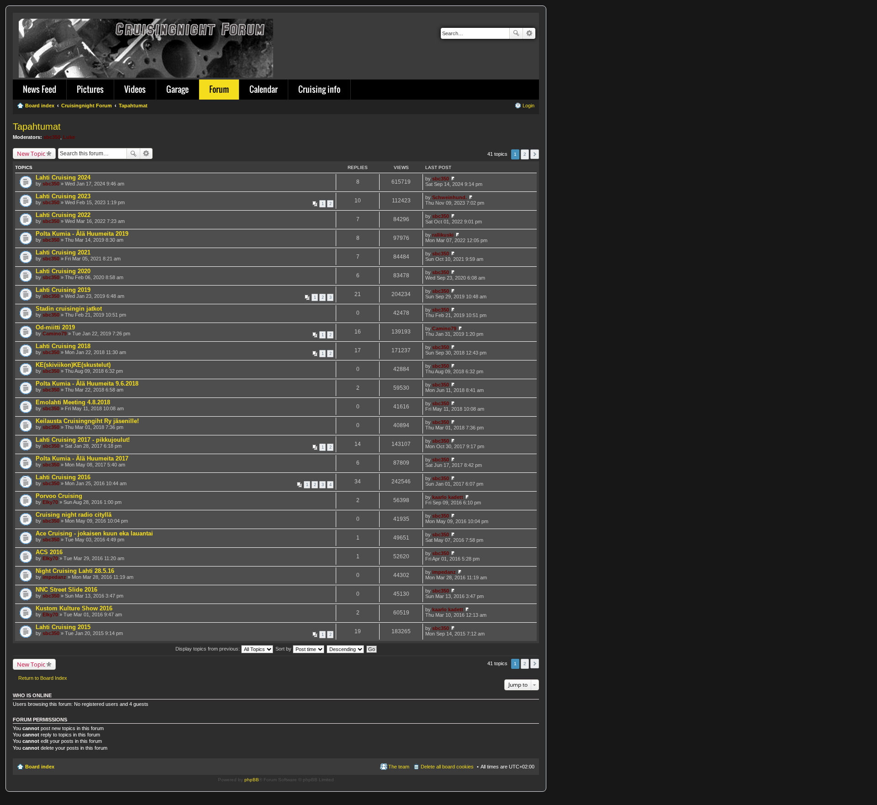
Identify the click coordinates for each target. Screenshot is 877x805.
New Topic (31, 153)
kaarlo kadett (447, 497)
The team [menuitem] (398, 766)
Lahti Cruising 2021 (63, 252)
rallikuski (443, 235)
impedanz (54, 577)
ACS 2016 (49, 552)
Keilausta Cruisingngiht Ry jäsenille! (87, 421)
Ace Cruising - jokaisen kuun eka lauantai (94, 533)
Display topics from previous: (208, 648)
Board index (39, 766)
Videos (135, 89)
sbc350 (51, 137)
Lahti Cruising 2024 (63, 177)
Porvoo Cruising (59, 496)
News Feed (39, 89)
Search (516, 33)
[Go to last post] (452, 178)
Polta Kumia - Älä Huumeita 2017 (82, 458)
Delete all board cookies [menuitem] (447, 766)
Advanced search (529, 33)
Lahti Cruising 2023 (63, 196)
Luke (69, 137)
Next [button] (534, 154)
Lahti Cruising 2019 (63, 289)
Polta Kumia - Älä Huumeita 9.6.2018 (87, 383)
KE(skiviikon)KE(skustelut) (73, 364)
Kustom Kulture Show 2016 (74, 608)
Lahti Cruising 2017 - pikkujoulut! (83, 439)
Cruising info (319, 89)
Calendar (263, 89)
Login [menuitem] (528, 105)
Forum (219, 89)
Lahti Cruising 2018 (63, 346)
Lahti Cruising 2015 (63, 627)
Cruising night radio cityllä (73, 514)
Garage (177, 89)
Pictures (90, 89)
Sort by (284, 648)
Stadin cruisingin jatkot (69, 308)
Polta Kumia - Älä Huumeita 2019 (82, 233)
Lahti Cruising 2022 (63, 215)
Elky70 (50, 502)
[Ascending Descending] (346, 648)
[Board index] (146, 46)
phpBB (251, 779)
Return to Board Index (42, 678)
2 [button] (524, 154)
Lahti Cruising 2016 (63, 477)
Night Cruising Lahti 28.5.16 (75, 570)
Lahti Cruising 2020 (63, 271)
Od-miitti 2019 (55, 327)
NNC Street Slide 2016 (66, 589)
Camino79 (54, 333)
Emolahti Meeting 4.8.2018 (73, 402)
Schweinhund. (449, 197)
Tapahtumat (37, 127)
